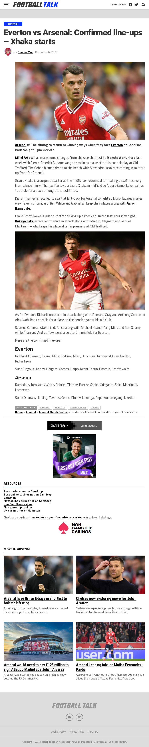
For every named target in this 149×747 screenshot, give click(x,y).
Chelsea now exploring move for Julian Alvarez (106, 600)
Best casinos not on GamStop (23, 491)
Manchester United (121, 157)
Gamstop (10, 498)
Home (19, 412)
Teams (95, 407)
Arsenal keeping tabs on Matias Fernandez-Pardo (109, 667)
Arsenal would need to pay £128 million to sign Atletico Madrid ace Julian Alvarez (36, 667)
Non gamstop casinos (18, 507)
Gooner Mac (25, 52)
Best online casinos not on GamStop (28, 494)
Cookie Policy (58, 732)
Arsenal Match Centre (53, 412)
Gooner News (78, 407)
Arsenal (20, 144)
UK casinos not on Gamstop (22, 510)
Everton (117, 144)
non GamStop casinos (18, 504)
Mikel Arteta (24, 157)
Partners (93, 732)
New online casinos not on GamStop (27, 501)
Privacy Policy (76, 732)
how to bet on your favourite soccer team (57, 517)
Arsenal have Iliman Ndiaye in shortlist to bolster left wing (35, 600)
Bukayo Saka (24, 221)
